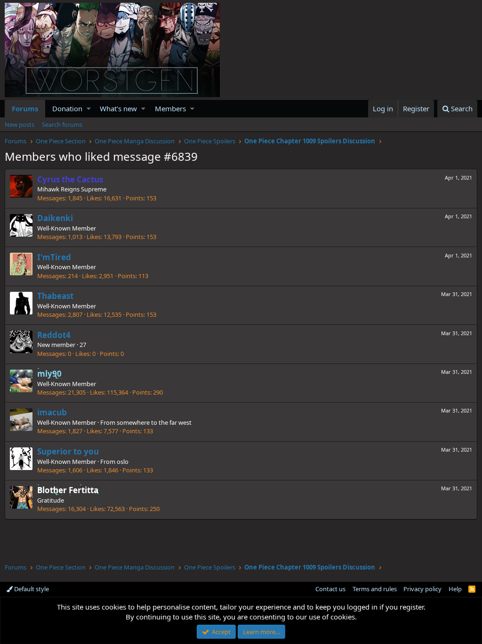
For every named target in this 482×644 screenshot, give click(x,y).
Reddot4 (54, 335)
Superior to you (68, 451)
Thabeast (55, 295)
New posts (19, 124)
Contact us (330, 589)
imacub (52, 412)
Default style (31, 589)
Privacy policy (422, 589)
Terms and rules (375, 589)
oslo (123, 461)
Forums (25, 108)
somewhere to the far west (154, 422)
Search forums (62, 124)
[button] (88, 108)
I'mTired (54, 257)
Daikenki (55, 218)
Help (455, 589)
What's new (118, 108)
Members (170, 108)
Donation (67, 108)
